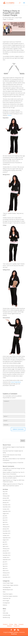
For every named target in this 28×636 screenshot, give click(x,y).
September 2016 (6, 511)
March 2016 (5, 524)
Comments (6, 615)
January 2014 (6, 575)
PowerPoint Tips (6, 598)
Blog (16, 624)
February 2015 (6, 548)
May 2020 (5, 491)
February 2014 (6, 572)
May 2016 (5, 520)
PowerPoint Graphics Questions (10, 596)
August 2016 (6, 513)
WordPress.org (6, 617)
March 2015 (5, 546)
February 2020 (6, 496)
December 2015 (6, 531)
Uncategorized (6, 602)
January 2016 (6, 529)
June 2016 (5, 518)
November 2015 (6, 533)
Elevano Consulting (7, 476)
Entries (5, 613)
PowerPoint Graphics (8, 594)
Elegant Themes (13, 632)
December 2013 (6, 577)
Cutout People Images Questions (10, 585)
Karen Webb (5, 468)
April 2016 (5, 522)
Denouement (6, 317)
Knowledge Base (7, 587)
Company (21, 624)
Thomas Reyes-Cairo (9, 17)
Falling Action (6, 270)
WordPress (14, 634)
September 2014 (6, 559)
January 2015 (6, 550)
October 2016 (6, 509)
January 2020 (6, 498)
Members (9, 626)
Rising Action (6, 174)
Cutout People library (16, 382)
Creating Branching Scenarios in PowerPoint (13, 462)
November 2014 (6, 555)
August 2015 (6, 539)
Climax (4, 225)
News (4, 591)
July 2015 (5, 542)
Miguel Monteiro (6, 480)
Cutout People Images (8, 583)
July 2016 (5, 515)
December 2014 (6, 553)
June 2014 (5, 564)
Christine (9, 115)
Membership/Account (8, 589)
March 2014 (5, 570)
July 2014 (5, 561)
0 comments (10, 19)
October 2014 (6, 557)
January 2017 (6, 502)
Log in (4, 610)
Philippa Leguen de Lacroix (9, 484)
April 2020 (5, 493)
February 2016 (6, 526)
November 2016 (6, 507)
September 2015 (6, 537)
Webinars (5, 605)
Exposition (5, 118)
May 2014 (5, 566)
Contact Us (16, 626)
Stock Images (6, 600)
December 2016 (6, 504)
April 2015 (5, 544)
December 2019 (6, 500)
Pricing (11, 624)
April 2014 (5, 568)
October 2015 (6, 535)
